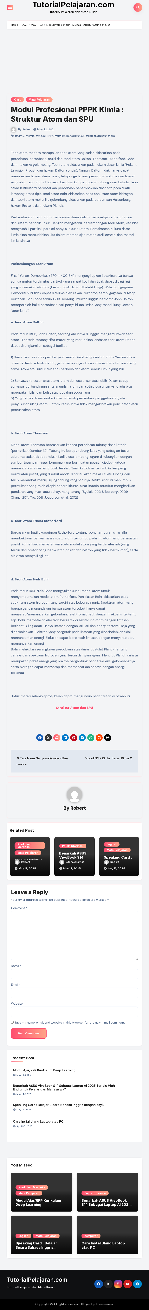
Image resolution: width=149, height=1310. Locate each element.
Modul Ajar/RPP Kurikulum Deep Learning (44, 1070)
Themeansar (104, 1304)
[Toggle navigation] (10, 7)
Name (16, 966)
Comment (19, 908)
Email (16, 985)
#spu (89, 136)
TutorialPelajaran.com (37, 1279)
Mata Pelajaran (39, 99)
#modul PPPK (44, 136)
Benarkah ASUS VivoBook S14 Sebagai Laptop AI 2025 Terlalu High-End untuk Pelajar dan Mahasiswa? (64, 1087)
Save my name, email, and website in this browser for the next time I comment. (69, 1022)
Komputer (91, 1235)
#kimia (29, 136)
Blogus (86, 1304)
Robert (27, 129)
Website (17, 1004)
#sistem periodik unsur (69, 136)
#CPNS (19, 136)
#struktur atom (104, 136)
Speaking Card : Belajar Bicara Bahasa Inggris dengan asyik (58, 1105)
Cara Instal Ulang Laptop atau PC (38, 1121)
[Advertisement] (75, 62)
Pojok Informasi (72, 846)
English (112, 844)
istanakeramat (75, 862)
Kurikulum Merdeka (24, 846)
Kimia (17, 99)
